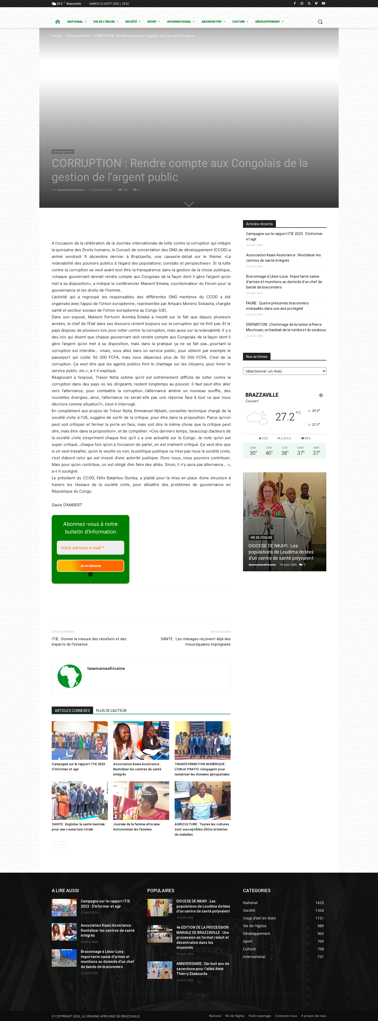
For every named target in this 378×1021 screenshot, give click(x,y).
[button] (320, 21)
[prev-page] (55, 845)
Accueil (57, 35)
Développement (78, 35)
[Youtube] (323, 4)
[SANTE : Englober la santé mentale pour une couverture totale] (80, 800)
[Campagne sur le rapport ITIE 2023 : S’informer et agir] (80, 740)
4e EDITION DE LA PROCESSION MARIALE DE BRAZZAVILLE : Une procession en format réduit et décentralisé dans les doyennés (202, 937)
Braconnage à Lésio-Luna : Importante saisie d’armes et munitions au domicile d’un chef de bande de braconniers (284, 281)
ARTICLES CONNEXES (72, 711)
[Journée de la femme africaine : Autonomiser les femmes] (141, 800)
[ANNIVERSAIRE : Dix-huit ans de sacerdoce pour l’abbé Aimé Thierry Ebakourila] (159, 970)
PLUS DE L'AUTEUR (111, 711)
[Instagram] (302, 4)
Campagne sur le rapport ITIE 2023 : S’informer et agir (284, 236)
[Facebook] (295, 4)
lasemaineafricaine (71, 190)
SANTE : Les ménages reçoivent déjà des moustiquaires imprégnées (196, 642)
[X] (309, 4)
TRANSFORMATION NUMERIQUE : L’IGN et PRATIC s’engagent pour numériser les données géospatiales (202, 769)
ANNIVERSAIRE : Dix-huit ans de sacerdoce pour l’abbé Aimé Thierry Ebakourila (202, 969)
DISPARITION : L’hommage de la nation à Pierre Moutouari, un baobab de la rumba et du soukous (286, 327)
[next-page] (63, 845)
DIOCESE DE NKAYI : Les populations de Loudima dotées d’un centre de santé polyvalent (281, 552)
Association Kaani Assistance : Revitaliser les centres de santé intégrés (137, 769)
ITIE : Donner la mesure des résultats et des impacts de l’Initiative (89, 642)
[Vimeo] (316, 4)
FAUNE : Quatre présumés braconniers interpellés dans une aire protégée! (277, 306)
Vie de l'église (261, 537)
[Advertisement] (124, 77)
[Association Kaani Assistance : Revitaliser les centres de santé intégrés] (141, 740)
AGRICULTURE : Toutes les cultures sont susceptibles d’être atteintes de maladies (202, 829)
